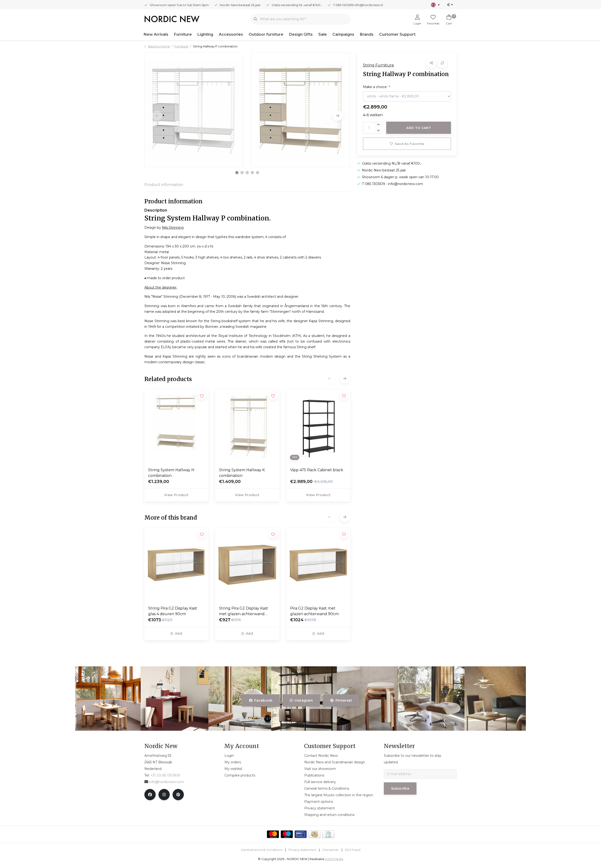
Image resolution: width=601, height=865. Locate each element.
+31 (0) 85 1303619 (165, 775)
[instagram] (164, 794)
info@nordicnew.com (166, 782)
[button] (237, 172)
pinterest (343, 700)
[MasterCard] (273, 834)
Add (178, 633)
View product (176, 495)
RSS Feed (352, 850)
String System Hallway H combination (171, 473)
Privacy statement (302, 850)
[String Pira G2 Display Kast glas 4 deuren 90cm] (176, 565)
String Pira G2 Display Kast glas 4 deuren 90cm (172, 611)
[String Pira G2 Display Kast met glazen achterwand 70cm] (247, 565)
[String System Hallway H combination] (176, 426)
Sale (322, 34)
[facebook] (150, 794)
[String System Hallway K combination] (247, 426)
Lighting (205, 34)
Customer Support (397, 34)
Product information (163, 184)
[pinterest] (178, 794)
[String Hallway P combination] (194, 109)
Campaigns (343, 34)
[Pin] (301, 834)
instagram (304, 700)
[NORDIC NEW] (172, 18)
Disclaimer (331, 850)
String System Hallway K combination (242, 473)
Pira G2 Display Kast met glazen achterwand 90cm (314, 611)
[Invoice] (328, 834)
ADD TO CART (418, 128)
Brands (367, 34)
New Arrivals (156, 34)
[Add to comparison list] (442, 63)
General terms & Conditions (261, 850)
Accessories (231, 34)
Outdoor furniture (266, 34)
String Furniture (378, 65)
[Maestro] (287, 834)
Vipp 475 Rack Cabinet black (316, 470)
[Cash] (314, 834)
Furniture (183, 34)
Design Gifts (301, 34)
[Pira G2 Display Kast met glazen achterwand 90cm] (318, 565)
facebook (263, 700)
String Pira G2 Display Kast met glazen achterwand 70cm (243, 611)
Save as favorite (409, 144)
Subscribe (400, 788)
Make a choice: (376, 87)
